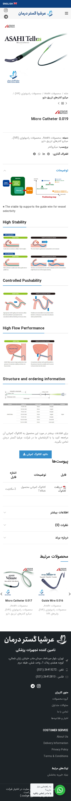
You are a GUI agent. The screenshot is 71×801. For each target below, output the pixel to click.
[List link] (35, 660)
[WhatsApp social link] (39, 153)
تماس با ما (62, 712)
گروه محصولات (60, 699)
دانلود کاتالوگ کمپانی (37, 454)
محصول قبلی (66, 103)
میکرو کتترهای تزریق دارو (55, 98)
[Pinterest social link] (48, 153)
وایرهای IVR (52, 614)
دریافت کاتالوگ (60, 489)
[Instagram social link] (6, 10)
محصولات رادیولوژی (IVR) (28, 94)
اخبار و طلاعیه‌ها (59, 718)
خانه (66, 94)
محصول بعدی (59, 103)
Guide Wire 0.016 (52, 601)
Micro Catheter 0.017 (18, 601)
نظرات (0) (61, 525)
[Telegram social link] (6, 16)
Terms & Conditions (56, 756)
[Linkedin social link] (43, 153)
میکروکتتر (53, 147)
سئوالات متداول (60, 705)
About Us (62, 737)
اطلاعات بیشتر (59, 512)
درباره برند (61, 537)
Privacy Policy (60, 750)
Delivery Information (56, 743)
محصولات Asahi (52, 94)
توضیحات (62, 170)
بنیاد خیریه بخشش (57, 775)
